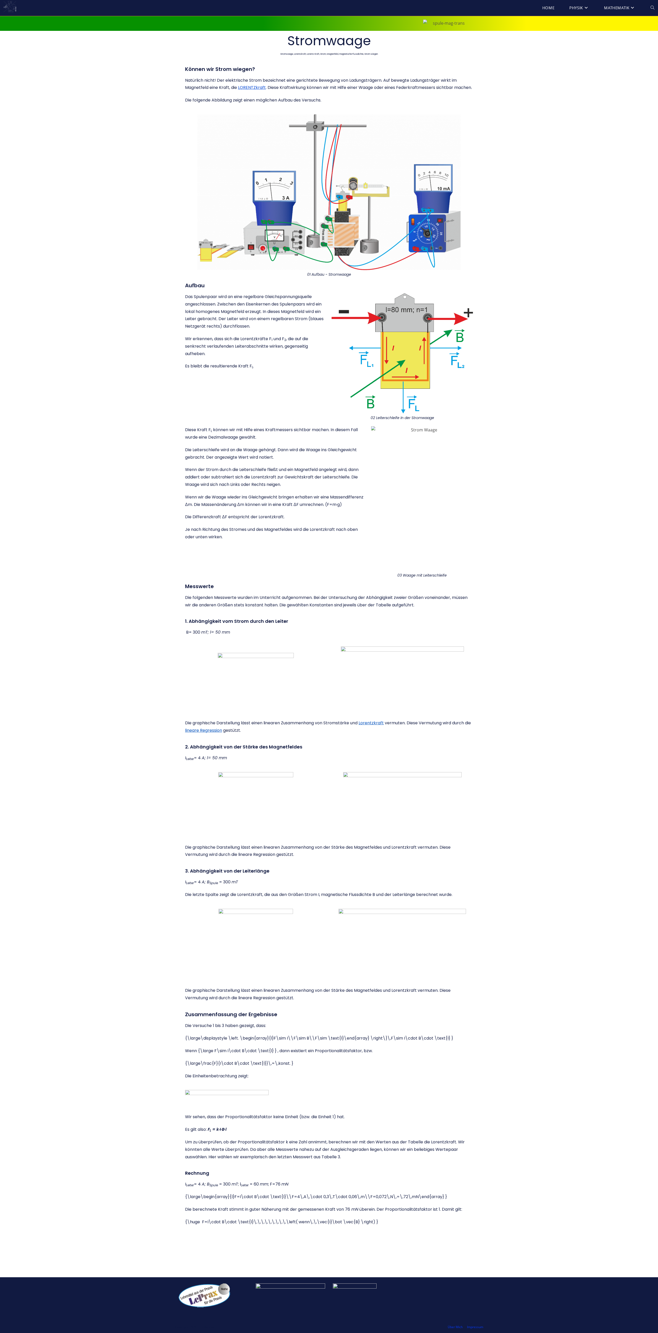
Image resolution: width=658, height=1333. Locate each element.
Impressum (475, 1327)
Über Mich (455, 1327)
